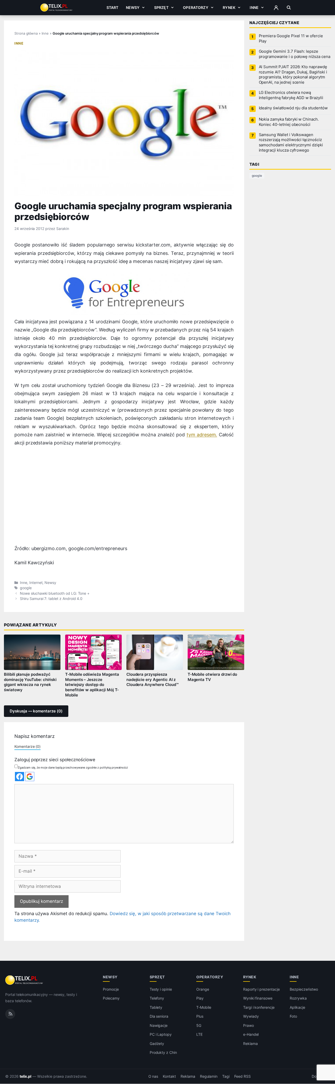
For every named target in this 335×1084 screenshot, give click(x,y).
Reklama (250, 1043)
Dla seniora (159, 1016)
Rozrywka (298, 998)
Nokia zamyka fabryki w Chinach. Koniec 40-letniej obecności (289, 122)
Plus (199, 1016)
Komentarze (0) (27, 746)
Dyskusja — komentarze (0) (36, 711)
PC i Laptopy (161, 1034)
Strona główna (26, 33)
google (26, 588)
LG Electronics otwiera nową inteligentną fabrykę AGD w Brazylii (291, 95)
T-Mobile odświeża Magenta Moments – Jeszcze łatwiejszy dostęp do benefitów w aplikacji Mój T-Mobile (92, 684)
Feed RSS (242, 1076)
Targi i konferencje (259, 1007)
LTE (199, 1034)
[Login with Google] (29, 776)
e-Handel (251, 1034)
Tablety (156, 1007)
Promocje (111, 989)
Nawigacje (159, 1025)
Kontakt (169, 1076)
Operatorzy (195, 7)
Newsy (133, 7)
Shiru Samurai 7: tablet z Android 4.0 (51, 599)
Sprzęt (161, 7)
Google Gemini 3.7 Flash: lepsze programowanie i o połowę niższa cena (294, 54)
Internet (36, 583)
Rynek (229, 7)
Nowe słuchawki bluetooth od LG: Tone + (55, 593)
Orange (202, 989)
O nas (153, 1076)
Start (113, 7)
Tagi (226, 1076)
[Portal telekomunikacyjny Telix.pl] (24, 980)
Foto (293, 1016)
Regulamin (209, 1076)
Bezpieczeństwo (304, 989)
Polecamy (111, 998)
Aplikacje (297, 1007)
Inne (254, 7)
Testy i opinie (161, 989)
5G (198, 1025)
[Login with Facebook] (19, 776)
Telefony (157, 998)
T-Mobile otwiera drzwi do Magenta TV (212, 677)
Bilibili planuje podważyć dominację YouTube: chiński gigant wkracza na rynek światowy (30, 682)
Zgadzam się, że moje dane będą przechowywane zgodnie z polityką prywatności (73, 767)
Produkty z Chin (163, 1052)
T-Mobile (203, 1007)
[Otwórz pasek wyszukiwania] (289, 7)
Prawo (248, 1025)
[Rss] (10, 1014)
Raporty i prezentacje (261, 989)
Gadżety (157, 1043)
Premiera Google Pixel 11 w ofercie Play (291, 39)
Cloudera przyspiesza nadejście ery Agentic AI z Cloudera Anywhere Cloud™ (152, 679)
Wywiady (251, 1016)
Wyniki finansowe (257, 998)
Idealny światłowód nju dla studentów (293, 108)
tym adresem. (202, 434)
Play (200, 998)
